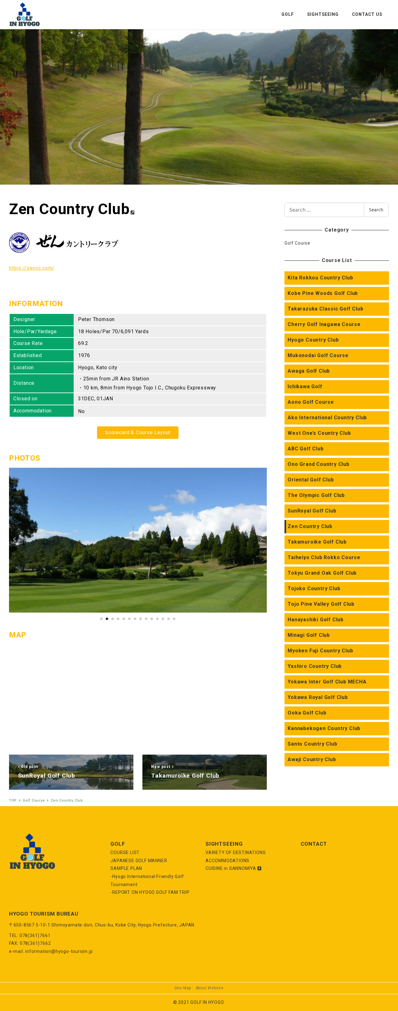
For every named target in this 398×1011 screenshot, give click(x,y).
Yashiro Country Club (315, 666)
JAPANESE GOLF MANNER (138, 860)
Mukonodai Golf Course (318, 355)
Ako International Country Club (327, 417)
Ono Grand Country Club (318, 464)
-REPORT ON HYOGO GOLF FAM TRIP (149, 892)
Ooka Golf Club (307, 713)
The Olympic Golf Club (316, 495)
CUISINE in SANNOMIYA (231, 868)
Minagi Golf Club (309, 635)
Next (260, 539)
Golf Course (297, 243)
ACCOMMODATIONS (227, 860)
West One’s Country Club (319, 433)
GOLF (117, 844)
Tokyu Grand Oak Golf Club (322, 573)
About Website (210, 988)
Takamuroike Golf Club (317, 542)
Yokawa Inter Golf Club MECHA (327, 682)
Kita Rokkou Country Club (320, 278)
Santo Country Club (312, 744)
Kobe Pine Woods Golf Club (323, 293)
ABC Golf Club (305, 449)
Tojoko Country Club (314, 588)
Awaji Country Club (312, 759)
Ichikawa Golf (305, 386)
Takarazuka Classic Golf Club (325, 309)
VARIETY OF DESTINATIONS (236, 852)
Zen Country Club (310, 526)
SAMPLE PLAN (126, 868)
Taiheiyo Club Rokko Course (324, 557)
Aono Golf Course (311, 402)
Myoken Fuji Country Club (320, 651)
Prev (15, 539)
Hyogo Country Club (313, 340)
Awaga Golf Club (309, 371)
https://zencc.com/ (32, 268)
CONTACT (314, 844)
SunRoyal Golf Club (312, 511)
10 (157, 619)
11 (163, 619)
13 (174, 619)
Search (376, 210)
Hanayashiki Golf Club (316, 620)
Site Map (182, 988)
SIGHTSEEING (224, 844)
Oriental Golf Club (311, 480)
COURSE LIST (125, 852)
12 (168, 619)
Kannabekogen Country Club (324, 728)
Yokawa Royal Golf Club (318, 697)
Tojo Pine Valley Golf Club (321, 604)
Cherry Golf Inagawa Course (324, 324)
